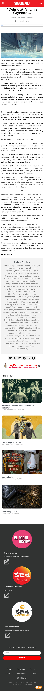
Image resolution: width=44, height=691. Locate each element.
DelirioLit (13, 17)
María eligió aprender (11, 442)
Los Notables (8, 477)
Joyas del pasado (9, 511)
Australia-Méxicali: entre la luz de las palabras (18, 406)
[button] (41, 3)
